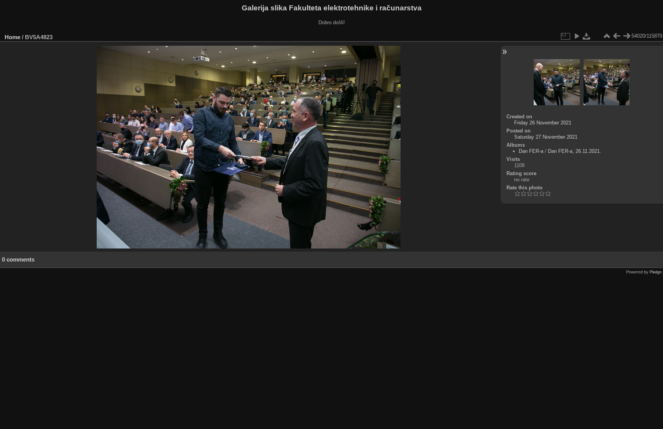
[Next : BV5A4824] (627, 36)
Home (12, 37)
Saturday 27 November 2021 (545, 137)
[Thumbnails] (607, 36)
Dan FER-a (531, 151)
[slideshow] (577, 36)
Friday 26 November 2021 (542, 123)
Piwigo (655, 272)
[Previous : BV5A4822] (617, 36)
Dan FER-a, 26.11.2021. (574, 151)
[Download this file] (587, 36)
